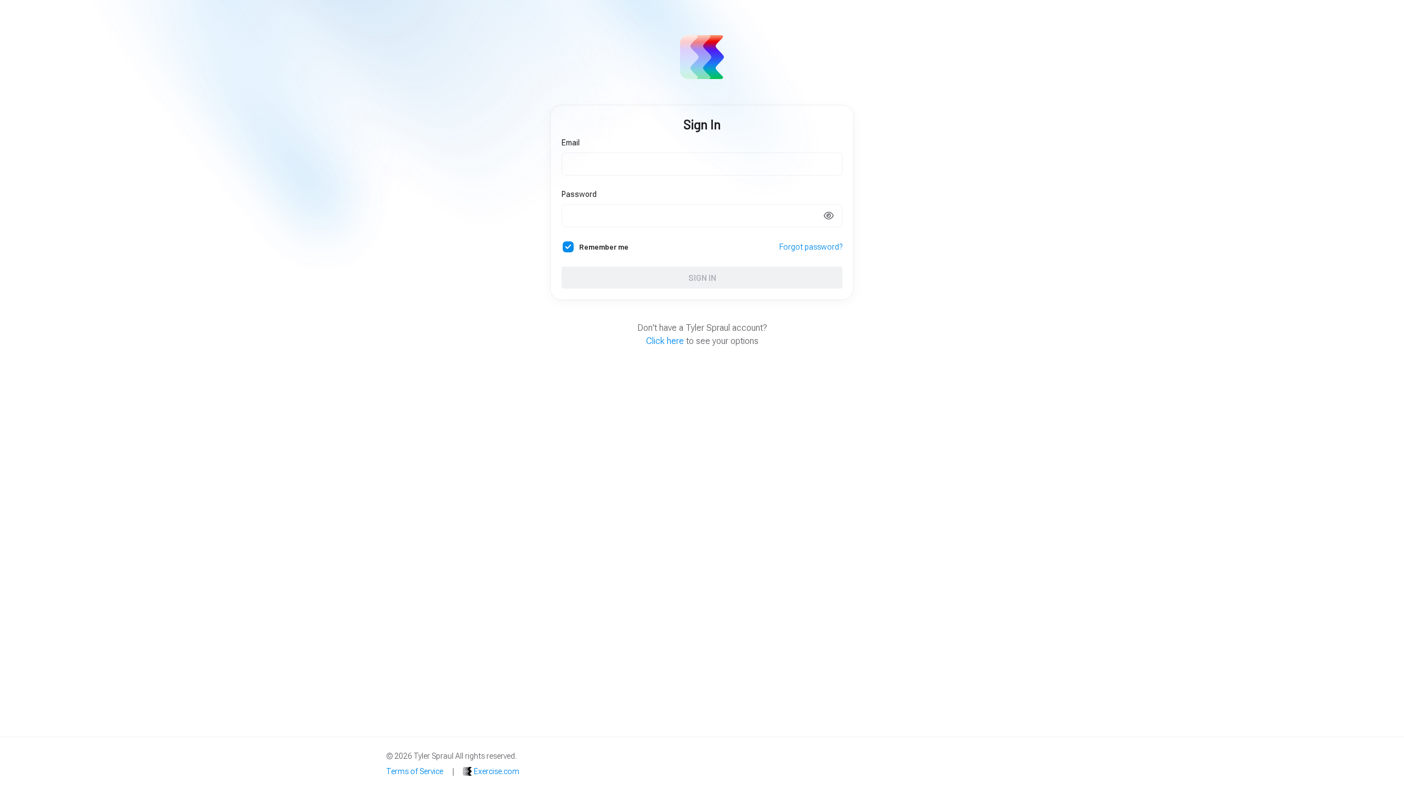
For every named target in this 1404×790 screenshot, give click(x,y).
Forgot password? (810, 246)
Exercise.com (496, 771)
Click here (665, 341)
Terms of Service (414, 771)
